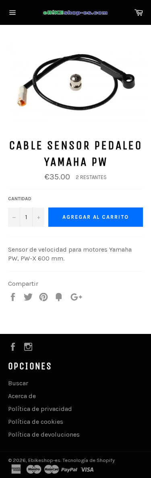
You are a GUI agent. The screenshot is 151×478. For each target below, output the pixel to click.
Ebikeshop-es (44, 460)
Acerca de (22, 396)
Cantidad (19, 198)
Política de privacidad (40, 409)
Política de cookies (35, 421)
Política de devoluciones (44, 434)
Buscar (18, 383)
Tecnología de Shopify (88, 460)
